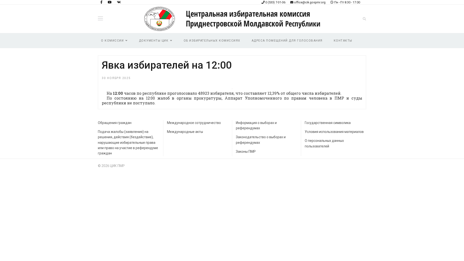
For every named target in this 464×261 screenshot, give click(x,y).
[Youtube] (110, 2)
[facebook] (101, 2)
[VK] (119, 2)
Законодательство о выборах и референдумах (261, 139)
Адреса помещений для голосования (287, 40)
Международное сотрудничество (194, 123)
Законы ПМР (246, 151)
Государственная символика (328, 123)
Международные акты (185, 132)
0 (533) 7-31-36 (275, 2)
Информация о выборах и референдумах (256, 125)
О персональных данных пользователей (324, 143)
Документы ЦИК (154, 40)
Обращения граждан (114, 123)
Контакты (343, 40)
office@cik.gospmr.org (310, 2)
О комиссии (112, 40)
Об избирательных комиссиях (212, 40)
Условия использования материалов (334, 132)
